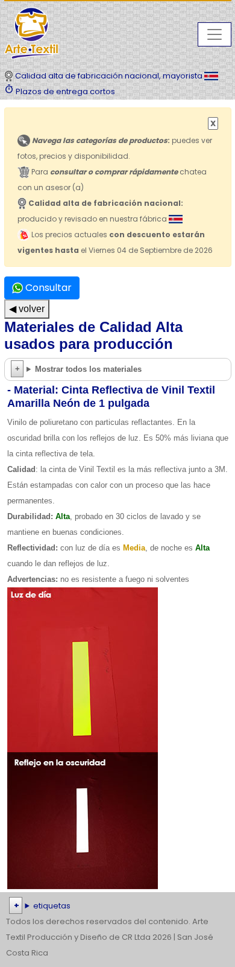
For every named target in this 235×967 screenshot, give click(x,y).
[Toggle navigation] (214, 34)
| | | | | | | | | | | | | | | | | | (117, 907)
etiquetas (51, 905)
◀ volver (27, 309)
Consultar (47, 288)
